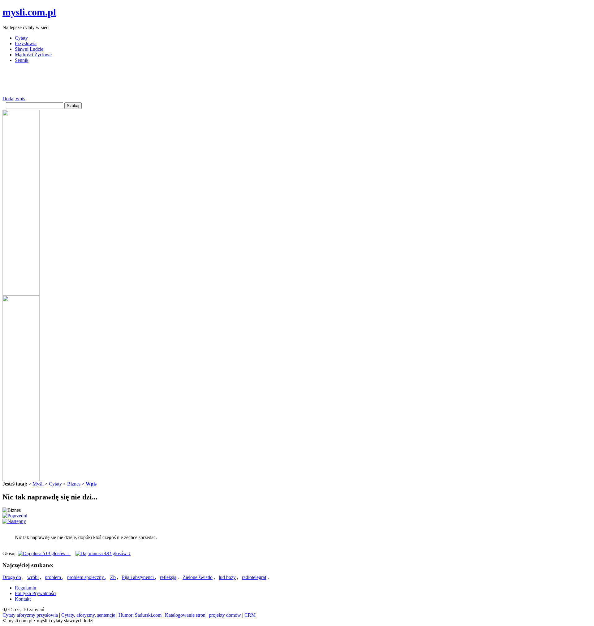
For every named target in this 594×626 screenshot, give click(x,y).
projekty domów (225, 615)
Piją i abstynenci (138, 577)
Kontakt (23, 599)
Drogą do (11, 577)
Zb (113, 577)
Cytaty (21, 38)
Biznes (73, 483)
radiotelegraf (254, 577)
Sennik (21, 60)
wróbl (33, 577)
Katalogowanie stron (185, 615)
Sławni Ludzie (29, 49)
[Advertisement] (115, 82)
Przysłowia (26, 43)
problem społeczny (86, 577)
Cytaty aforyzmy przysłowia (30, 615)
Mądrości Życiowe (33, 54)
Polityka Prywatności (35, 593)
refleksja (168, 577)
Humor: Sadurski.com (139, 615)
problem (53, 577)
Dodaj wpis (13, 98)
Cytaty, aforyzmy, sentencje (88, 615)
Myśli (38, 483)
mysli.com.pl (29, 12)
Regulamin (25, 587)
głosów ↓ (117, 553)
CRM (250, 615)
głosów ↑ (57, 553)
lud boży (227, 577)
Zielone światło (198, 577)
